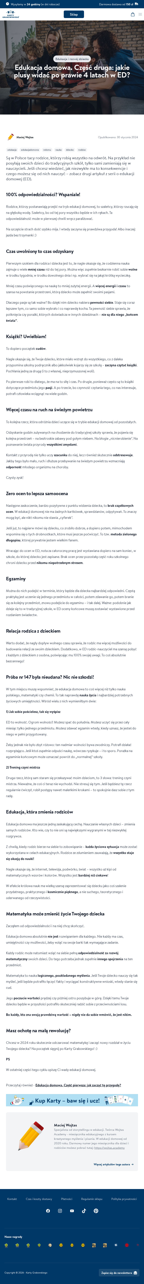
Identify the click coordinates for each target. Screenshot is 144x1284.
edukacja (12, 150)
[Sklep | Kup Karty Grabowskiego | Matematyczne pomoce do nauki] (72, 1100)
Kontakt (12, 1199)
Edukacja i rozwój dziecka (72, 59)
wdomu (47, 150)
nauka (59, 150)
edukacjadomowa (30, 150)
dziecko (70, 150)
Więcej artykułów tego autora (114, 1164)
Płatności (66, 1199)
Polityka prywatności (124, 1199)
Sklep (74, 14)
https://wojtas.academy (109, 1147)
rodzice (82, 150)
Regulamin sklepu (91, 1199)
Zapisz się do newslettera (116, 1273)
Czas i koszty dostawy (39, 1199)
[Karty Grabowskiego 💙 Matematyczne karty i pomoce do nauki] (11, 14)
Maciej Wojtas (24, 137)
